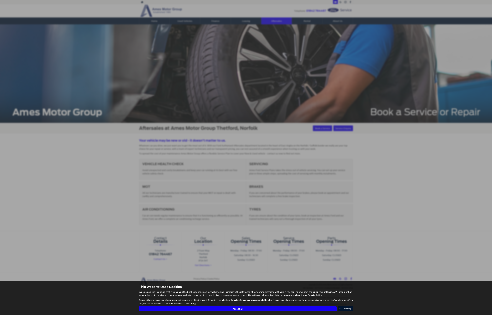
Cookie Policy (315, 295)
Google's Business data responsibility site (251, 300)
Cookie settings (345, 309)
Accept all (238, 308)
